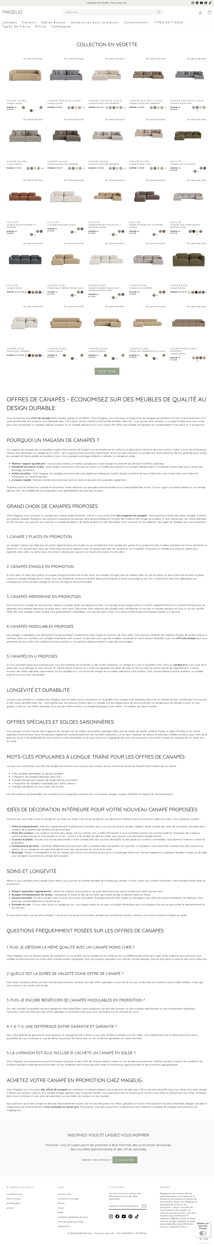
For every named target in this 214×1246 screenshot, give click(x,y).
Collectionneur (136, 22)
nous (97, 1106)
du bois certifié (179, 699)
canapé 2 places (20, 545)
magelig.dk (113, 737)
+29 (83, 108)
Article (40, 26)
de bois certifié (87, 421)
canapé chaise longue (121, 605)
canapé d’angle (57, 575)
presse (10, 1208)
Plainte (61, 1203)
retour (61, 1208)
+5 (34, 111)
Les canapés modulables (20, 634)
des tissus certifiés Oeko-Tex (26, 702)
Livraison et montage (68, 1198)
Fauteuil (29, 22)
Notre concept (14, 1198)
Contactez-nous (14, 1194)
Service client (64, 1194)
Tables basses (53, 22)
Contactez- (88, 1106)
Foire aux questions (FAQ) (70, 1221)
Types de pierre (16, 26)
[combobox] (113, 12)
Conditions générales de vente (73, 1217)
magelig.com (14, 1110)
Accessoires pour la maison (95, 22)
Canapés (10, 22)
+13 (124, 108)
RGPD (60, 1212)
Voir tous (107, 371)
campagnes (61, 26)
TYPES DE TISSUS (168, 22)
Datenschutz (64, 1226)
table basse (186, 578)
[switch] (203, 1233)
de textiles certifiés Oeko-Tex (115, 421)
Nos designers (14, 1203)
